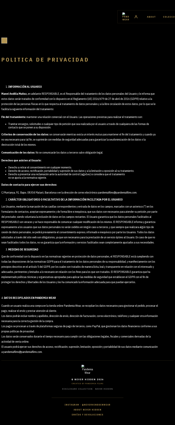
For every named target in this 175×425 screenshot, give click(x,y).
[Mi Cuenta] (136, 17)
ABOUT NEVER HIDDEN (88, 409)
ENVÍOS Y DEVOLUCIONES (87, 414)
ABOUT (151, 16)
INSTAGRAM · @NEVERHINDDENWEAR (88, 404)
